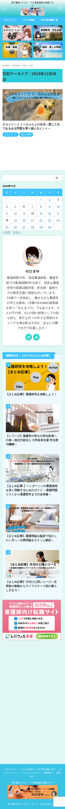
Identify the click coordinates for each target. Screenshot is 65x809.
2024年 (16, 65)
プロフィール (10, 20)
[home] (36, 337)
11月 (25, 65)
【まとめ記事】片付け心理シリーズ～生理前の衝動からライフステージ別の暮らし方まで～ (31, 586)
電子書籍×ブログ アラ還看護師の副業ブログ (32, 782)
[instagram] (28, 337)
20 (24, 220)
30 (49, 227)
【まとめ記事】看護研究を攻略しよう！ (31, 394)
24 (58, 220)
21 (32, 220)
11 (7, 213)
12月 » (17, 232)
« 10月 (6, 232)
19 (15, 220)
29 (41, 227)
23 (49, 220)
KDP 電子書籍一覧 (49, 20)
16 (49, 213)
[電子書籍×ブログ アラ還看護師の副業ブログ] (32, 13)
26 (15, 227)
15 (41, 213)
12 (15, 213)
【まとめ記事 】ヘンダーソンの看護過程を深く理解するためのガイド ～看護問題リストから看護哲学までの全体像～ (32, 490)
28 (32, 227)
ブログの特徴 (28, 20)
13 (23, 213)
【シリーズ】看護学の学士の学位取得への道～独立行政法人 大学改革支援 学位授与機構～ (32, 440)
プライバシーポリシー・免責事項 (37, 773)
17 (58, 213)
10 (58, 206)
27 (24, 227)
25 (6, 227)
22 (41, 220)
